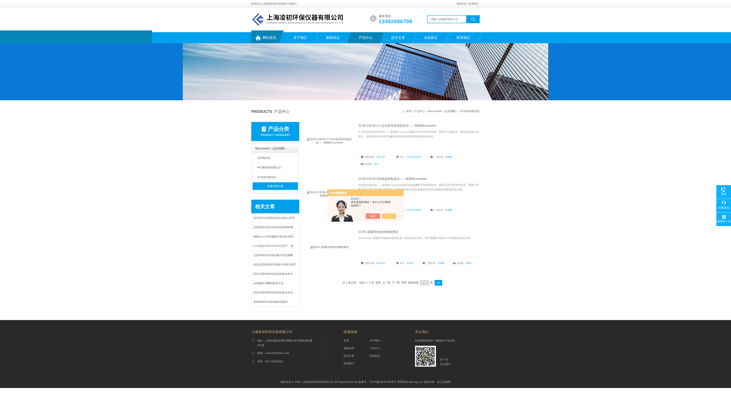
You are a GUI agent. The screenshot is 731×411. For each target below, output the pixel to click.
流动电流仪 (264, 157)
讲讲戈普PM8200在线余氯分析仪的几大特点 (275, 273)
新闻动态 (333, 38)
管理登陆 (402, 381)
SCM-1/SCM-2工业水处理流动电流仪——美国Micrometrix (397, 125)
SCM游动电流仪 (470, 111)
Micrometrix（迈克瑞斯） (443, 111)
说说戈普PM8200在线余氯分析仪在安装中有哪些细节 (275, 292)
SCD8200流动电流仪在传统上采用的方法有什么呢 (275, 217)
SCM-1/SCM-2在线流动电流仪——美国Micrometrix (392, 178)
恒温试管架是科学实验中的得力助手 (274, 264)
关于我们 (300, 38)
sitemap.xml (416, 381)
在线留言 (431, 38)
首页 (409, 111)
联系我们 (474, 3)
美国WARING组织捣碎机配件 (270, 301)
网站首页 (269, 38)
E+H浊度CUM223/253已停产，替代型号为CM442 (275, 245)
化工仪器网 (443, 381)
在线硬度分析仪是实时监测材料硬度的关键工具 (275, 227)
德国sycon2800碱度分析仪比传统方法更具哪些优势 (275, 236)
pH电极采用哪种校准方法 (268, 283)
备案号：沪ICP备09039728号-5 (377, 381)
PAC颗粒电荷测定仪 (269, 167)
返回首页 (461, 3)
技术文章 (398, 38)
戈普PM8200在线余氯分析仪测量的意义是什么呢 (275, 255)
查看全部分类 (275, 186)
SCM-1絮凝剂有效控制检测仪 (378, 231)
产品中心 (365, 38)
